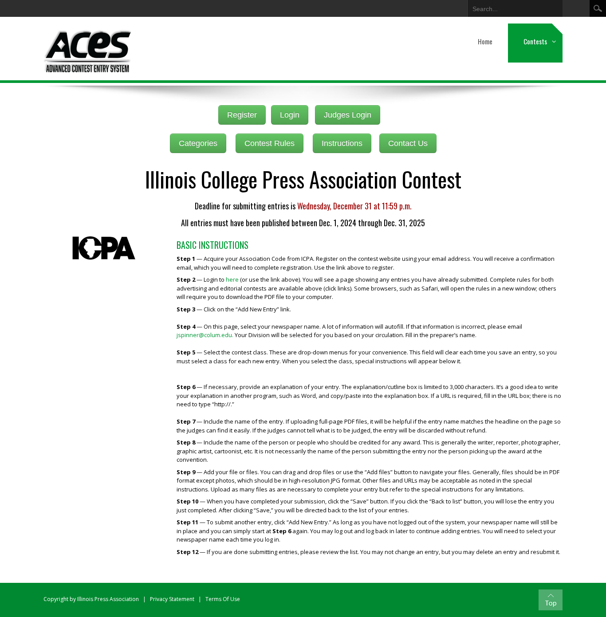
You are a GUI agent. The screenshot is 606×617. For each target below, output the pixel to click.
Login (289, 114)
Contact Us (408, 143)
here (232, 279)
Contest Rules (269, 143)
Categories (198, 143)
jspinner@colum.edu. (205, 335)
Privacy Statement (172, 599)
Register (242, 114)
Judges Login (347, 114)
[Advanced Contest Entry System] (87, 48)
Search (598, 8)
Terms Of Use (222, 599)
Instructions (342, 143)
